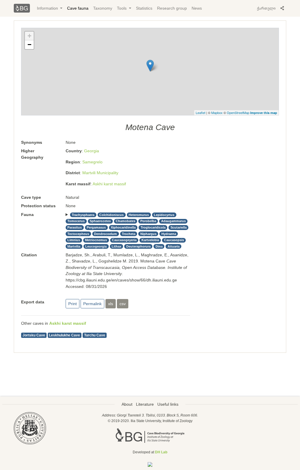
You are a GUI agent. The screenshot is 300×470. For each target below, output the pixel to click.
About (127, 404)
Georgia (91, 150)
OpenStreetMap (238, 112)
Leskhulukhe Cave (64, 335)
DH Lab (161, 452)
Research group (172, 8)
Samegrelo (92, 162)
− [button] (29, 44)
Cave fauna (77, 8)
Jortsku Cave (34, 335)
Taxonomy (102, 8)
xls (110, 303)
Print (72, 303)
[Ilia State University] (30, 428)
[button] (282, 8)
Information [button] (48, 8)
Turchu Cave (94, 335)
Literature (145, 404)
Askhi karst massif (109, 184)
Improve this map (263, 112)
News (197, 8)
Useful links (167, 404)
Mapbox (217, 112)
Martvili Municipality (100, 172)
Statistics (144, 8)
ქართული (266, 8)
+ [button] (29, 35)
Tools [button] (122, 8)
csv (123, 303)
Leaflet (200, 112)
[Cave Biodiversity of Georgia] (150, 435)
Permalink (92, 303)
